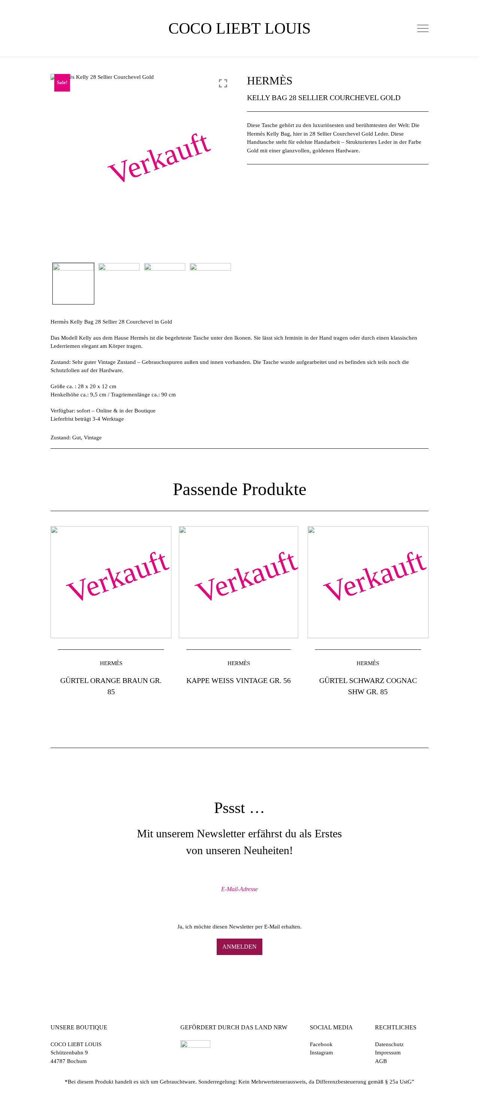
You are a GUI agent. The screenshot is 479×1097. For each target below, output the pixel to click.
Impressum (388, 1053)
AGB (381, 1061)
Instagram (321, 1053)
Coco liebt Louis (239, 28)
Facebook (321, 1044)
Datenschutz (389, 1044)
